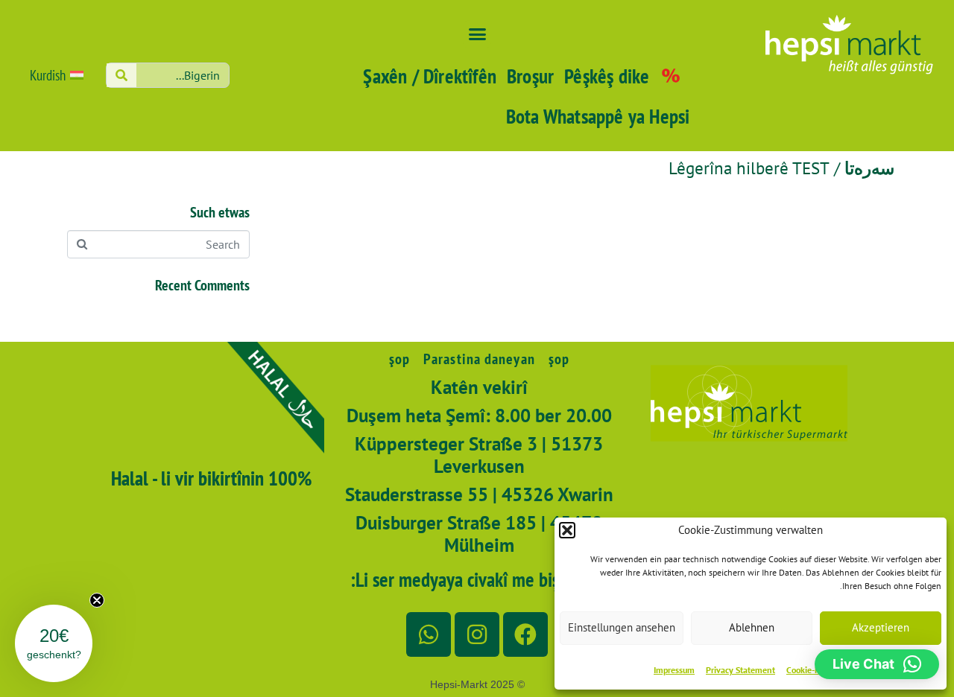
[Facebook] (525, 634)
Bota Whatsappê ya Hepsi (598, 116)
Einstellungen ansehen (621, 627)
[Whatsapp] (428, 634)
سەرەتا (869, 168)
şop (559, 359)
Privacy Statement (740, 669)
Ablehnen (751, 627)
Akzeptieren (880, 627)
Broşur (530, 76)
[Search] (121, 75)
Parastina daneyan (479, 359)
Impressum (674, 669)
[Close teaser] (96, 600)
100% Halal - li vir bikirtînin (211, 478)
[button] (567, 530)
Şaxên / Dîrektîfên (429, 76)
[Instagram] (477, 634)
